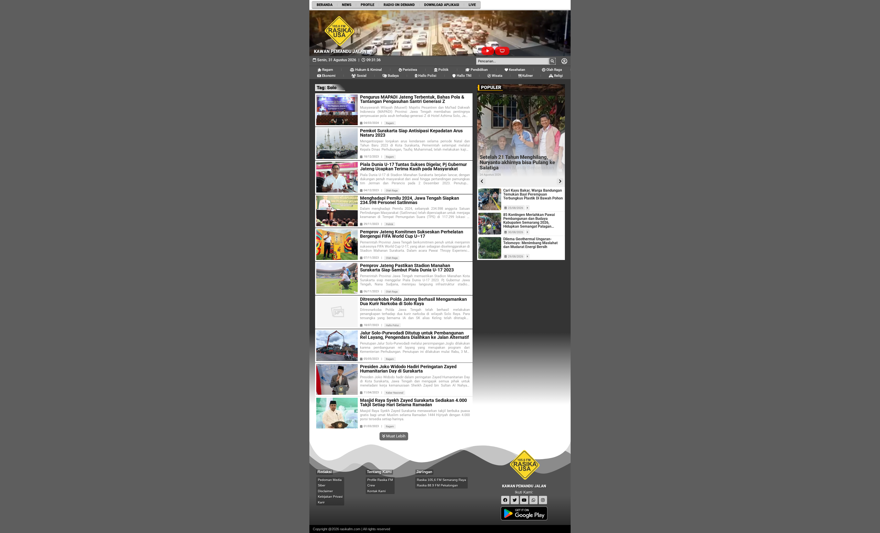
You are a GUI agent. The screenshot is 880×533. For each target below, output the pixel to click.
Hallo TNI (463, 76)
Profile (367, 5)
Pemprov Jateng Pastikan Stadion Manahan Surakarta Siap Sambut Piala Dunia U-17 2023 (407, 267)
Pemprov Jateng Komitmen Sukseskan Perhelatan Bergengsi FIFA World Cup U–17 (411, 234)
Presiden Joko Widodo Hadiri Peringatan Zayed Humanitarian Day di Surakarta (408, 369)
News (346, 5)
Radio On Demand (399, 5)
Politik (442, 70)
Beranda (325, 5)
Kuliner (527, 76)
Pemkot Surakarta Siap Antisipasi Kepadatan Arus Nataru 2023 (411, 133)
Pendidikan (479, 70)
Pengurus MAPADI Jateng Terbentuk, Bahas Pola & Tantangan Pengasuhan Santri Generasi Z (412, 99)
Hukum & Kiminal (368, 70)
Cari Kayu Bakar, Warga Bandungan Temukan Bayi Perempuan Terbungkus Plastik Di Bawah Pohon (533, 194)
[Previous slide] (482, 181)
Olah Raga (553, 70)
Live (472, 5)
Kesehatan (516, 70)
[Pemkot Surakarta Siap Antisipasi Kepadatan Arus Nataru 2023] (337, 143)
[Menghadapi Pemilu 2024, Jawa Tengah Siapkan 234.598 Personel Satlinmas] (337, 211)
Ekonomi (328, 76)
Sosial (361, 76)
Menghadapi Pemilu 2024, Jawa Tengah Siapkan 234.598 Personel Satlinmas (409, 200)
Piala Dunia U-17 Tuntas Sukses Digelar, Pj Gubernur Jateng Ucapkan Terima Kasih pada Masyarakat (413, 166)
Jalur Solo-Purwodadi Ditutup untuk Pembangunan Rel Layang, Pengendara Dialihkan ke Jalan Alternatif (414, 335)
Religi (558, 76)
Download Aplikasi (441, 5)
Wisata (496, 76)
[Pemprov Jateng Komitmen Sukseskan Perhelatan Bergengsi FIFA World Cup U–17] (337, 244)
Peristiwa (409, 70)
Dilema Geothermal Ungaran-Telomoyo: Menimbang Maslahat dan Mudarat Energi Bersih (530, 243)
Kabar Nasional (394, 392)
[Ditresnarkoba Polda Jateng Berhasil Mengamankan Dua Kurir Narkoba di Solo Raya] (337, 312)
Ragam (327, 70)
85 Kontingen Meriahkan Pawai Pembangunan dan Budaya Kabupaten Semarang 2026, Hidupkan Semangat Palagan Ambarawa (529, 220)
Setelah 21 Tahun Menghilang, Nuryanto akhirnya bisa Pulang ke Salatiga (517, 162)
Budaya (393, 76)
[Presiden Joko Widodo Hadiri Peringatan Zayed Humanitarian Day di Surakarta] (337, 379)
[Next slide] (560, 181)
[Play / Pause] (487, 51)
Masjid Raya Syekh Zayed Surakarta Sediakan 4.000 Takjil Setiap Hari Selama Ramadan (413, 402)
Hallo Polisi (426, 76)
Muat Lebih (395, 436)
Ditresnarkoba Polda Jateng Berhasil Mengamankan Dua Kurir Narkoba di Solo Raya (413, 301)
